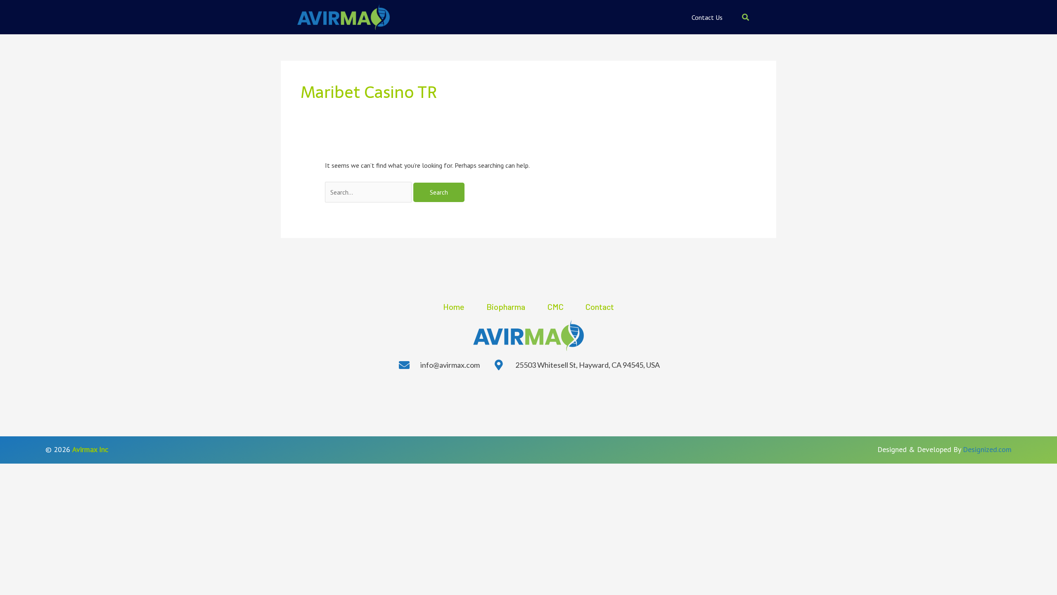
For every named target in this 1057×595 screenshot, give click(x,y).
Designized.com (987, 449)
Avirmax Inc (90, 449)
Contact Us (707, 17)
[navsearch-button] (745, 17)
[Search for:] (369, 192)
